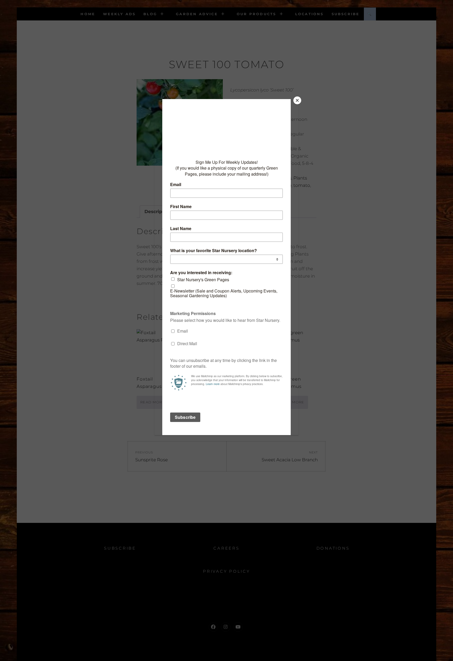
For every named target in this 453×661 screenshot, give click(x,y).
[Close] (297, 100)
